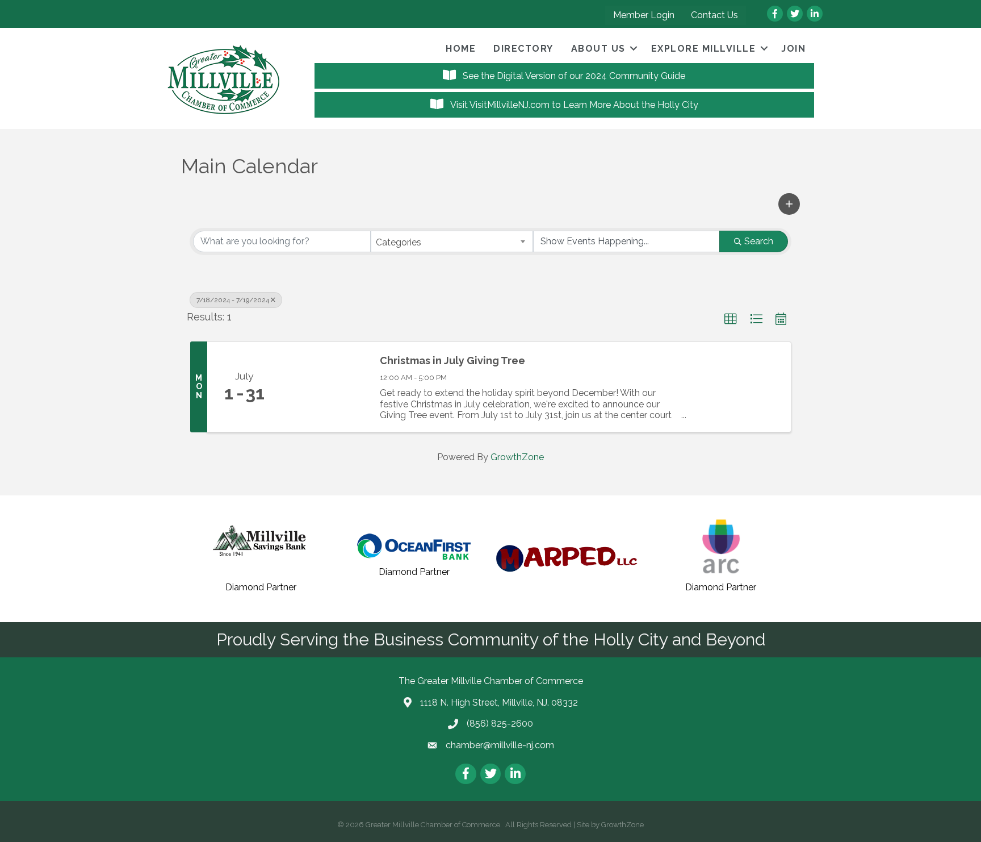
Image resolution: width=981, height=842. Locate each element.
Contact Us (714, 15)
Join (793, 48)
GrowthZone (517, 457)
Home (461, 48)
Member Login (643, 15)
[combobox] (452, 241)
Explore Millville (703, 48)
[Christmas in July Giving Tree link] (324, 386)
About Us (598, 48)
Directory (523, 48)
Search (758, 241)
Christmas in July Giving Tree (452, 360)
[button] (789, 204)
